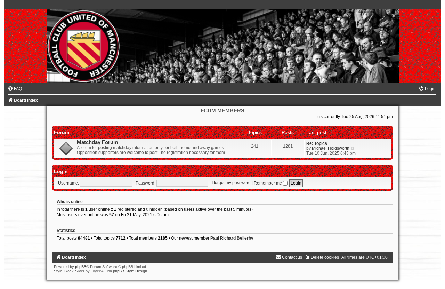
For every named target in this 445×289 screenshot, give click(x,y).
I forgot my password (231, 183)
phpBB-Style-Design (130, 271)
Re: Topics (316, 143)
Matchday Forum (97, 142)
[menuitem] (15, 88)
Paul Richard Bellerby (231, 238)
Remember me (268, 183)
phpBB (80, 267)
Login (61, 171)
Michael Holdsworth (330, 148)
